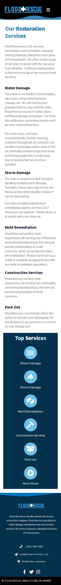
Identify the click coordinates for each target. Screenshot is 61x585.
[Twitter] (31, 571)
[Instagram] (38, 571)
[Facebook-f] (24, 571)
